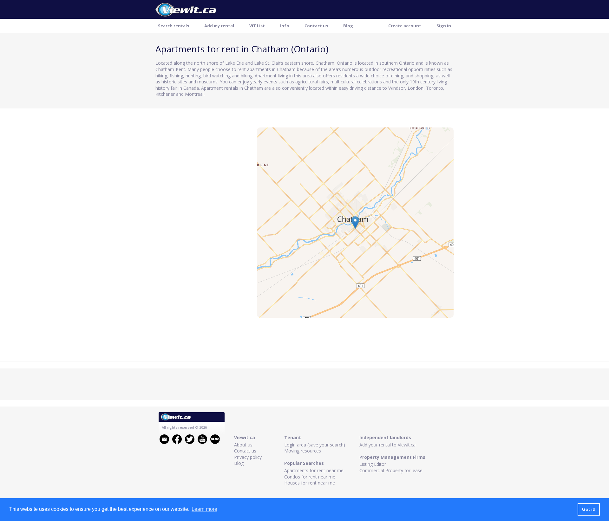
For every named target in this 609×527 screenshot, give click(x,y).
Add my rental (219, 26)
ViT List (257, 26)
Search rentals (173, 26)
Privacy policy (248, 457)
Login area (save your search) (314, 445)
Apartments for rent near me (314, 470)
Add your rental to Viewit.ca (387, 445)
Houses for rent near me (309, 483)
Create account (404, 26)
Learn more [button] (204, 509)
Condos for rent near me (309, 477)
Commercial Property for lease (390, 470)
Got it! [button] (589, 509)
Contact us (316, 26)
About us (243, 445)
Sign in (443, 26)
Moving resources (302, 451)
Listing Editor (372, 464)
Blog (348, 26)
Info (284, 26)
